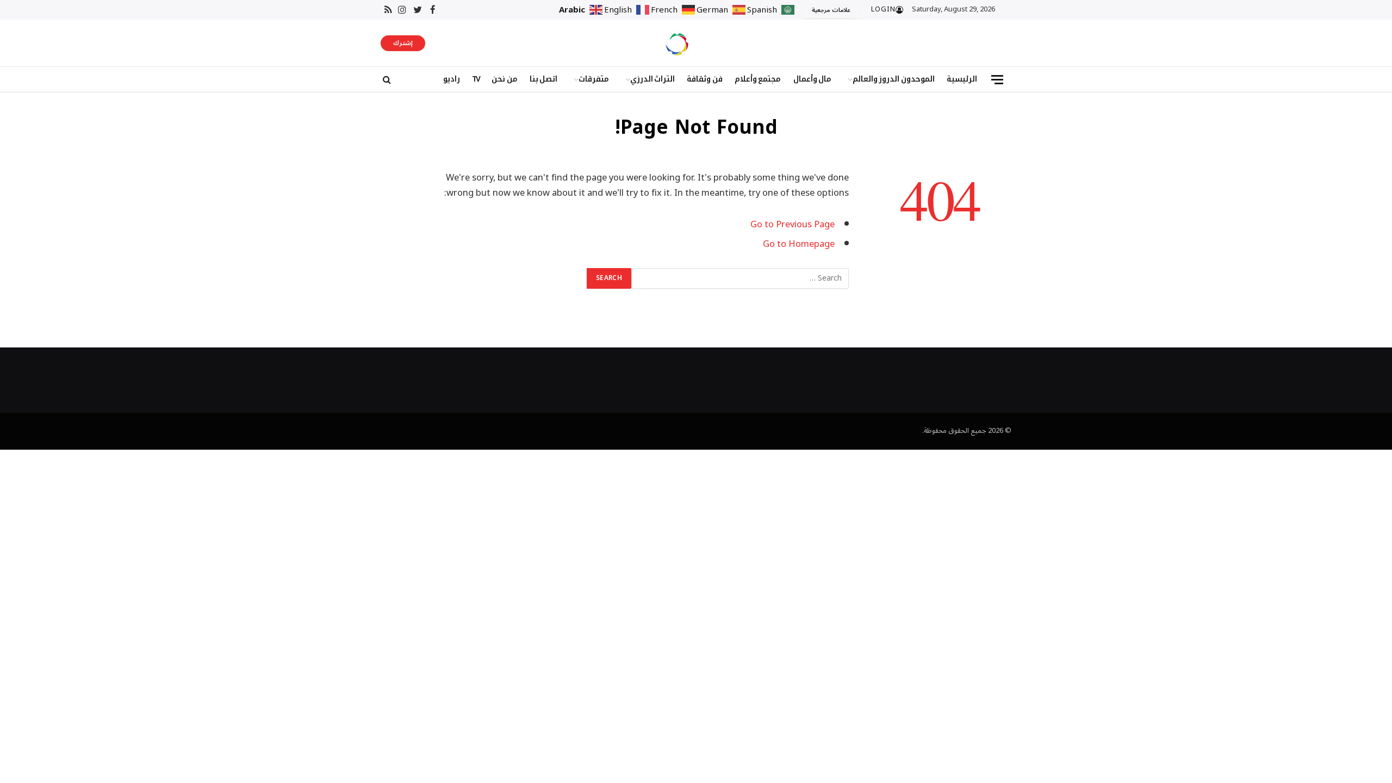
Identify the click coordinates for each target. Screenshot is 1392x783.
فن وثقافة (705, 79)
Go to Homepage (799, 243)
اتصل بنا (544, 79)
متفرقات (594, 79)
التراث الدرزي (652, 79)
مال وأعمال (812, 79)
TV (476, 79)
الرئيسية (962, 79)
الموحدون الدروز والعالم (894, 79)
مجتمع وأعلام (758, 79)
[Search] (386, 79)
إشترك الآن (403, 43)
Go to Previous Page (792, 224)
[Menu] (997, 79)
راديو (451, 79)
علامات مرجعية (831, 10)
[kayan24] (677, 43)
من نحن (505, 79)
